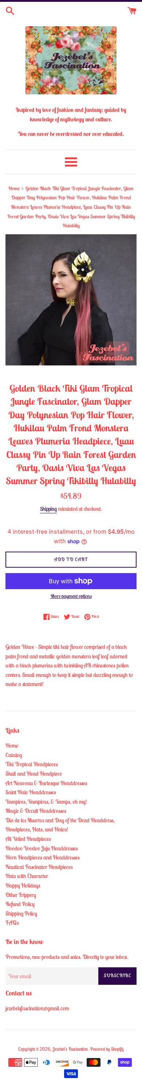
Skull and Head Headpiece (33, 773)
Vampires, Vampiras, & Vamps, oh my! (46, 801)
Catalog (13, 755)
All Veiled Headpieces (28, 838)
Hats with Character (26, 876)
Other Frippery (20, 894)
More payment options (71, 596)
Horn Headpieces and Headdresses (42, 857)
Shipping (48, 508)
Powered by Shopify (107, 1049)
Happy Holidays (22, 885)
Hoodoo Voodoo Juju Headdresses (41, 848)
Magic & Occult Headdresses (35, 810)
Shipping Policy (21, 913)
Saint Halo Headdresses (30, 792)
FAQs (12, 922)
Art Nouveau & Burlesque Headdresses (46, 783)
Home (11, 745)
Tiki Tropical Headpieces (31, 764)
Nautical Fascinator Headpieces (39, 866)
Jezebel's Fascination (70, 1049)
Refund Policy (20, 904)
